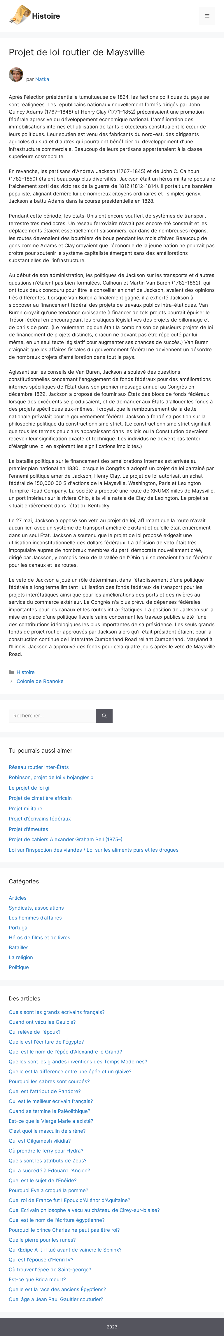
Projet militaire (25, 808)
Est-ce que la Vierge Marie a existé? (51, 1121)
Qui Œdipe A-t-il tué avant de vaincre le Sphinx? (65, 1250)
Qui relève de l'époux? (35, 1032)
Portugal (19, 928)
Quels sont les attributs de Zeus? (48, 1161)
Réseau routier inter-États (39, 767)
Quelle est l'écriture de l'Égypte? (46, 1042)
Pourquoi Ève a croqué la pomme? (48, 1190)
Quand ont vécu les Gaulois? (42, 1022)
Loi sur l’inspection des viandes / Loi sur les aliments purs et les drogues (93, 850)
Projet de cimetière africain (40, 798)
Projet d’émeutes (28, 829)
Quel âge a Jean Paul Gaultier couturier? (56, 1299)
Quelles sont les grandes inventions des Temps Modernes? (78, 1062)
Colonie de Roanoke (40, 681)
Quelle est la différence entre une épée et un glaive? (70, 1071)
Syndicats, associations (36, 908)
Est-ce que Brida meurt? (37, 1279)
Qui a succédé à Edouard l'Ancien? (49, 1170)
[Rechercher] (104, 716)
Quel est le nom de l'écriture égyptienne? (57, 1220)
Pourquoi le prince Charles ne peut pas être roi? (64, 1230)
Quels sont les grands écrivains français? (57, 1012)
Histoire (46, 16)
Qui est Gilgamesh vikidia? (40, 1141)
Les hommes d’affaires (35, 918)
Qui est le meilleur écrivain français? (51, 1101)
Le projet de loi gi (29, 788)
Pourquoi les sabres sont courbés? (49, 1081)
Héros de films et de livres (39, 937)
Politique (19, 967)
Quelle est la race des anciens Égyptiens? (57, 1289)
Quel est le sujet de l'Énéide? (43, 1180)
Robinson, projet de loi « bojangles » (51, 777)
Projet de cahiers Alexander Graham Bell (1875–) (66, 839)
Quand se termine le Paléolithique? (49, 1111)
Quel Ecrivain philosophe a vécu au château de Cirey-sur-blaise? (84, 1210)
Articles (18, 898)
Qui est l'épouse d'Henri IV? (41, 1260)
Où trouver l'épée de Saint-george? (50, 1270)
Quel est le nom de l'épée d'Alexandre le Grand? (65, 1052)
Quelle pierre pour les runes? (42, 1240)
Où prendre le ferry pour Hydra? (46, 1151)
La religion (21, 957)
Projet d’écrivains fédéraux (40, 819)
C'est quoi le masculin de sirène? (47, 1131)
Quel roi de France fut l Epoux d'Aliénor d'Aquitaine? (69, 1200)
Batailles (19, 947)
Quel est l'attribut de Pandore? (45, 1091)
